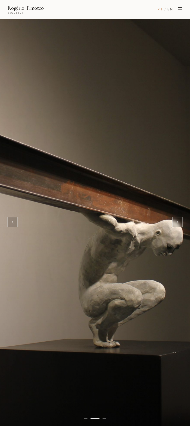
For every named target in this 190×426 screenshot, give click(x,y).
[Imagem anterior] (12, 222)
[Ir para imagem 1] (86, 418)
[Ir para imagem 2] (95, 418)
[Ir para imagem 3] (104, 418)
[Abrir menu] (180, 9)
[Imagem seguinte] (177, 222)
